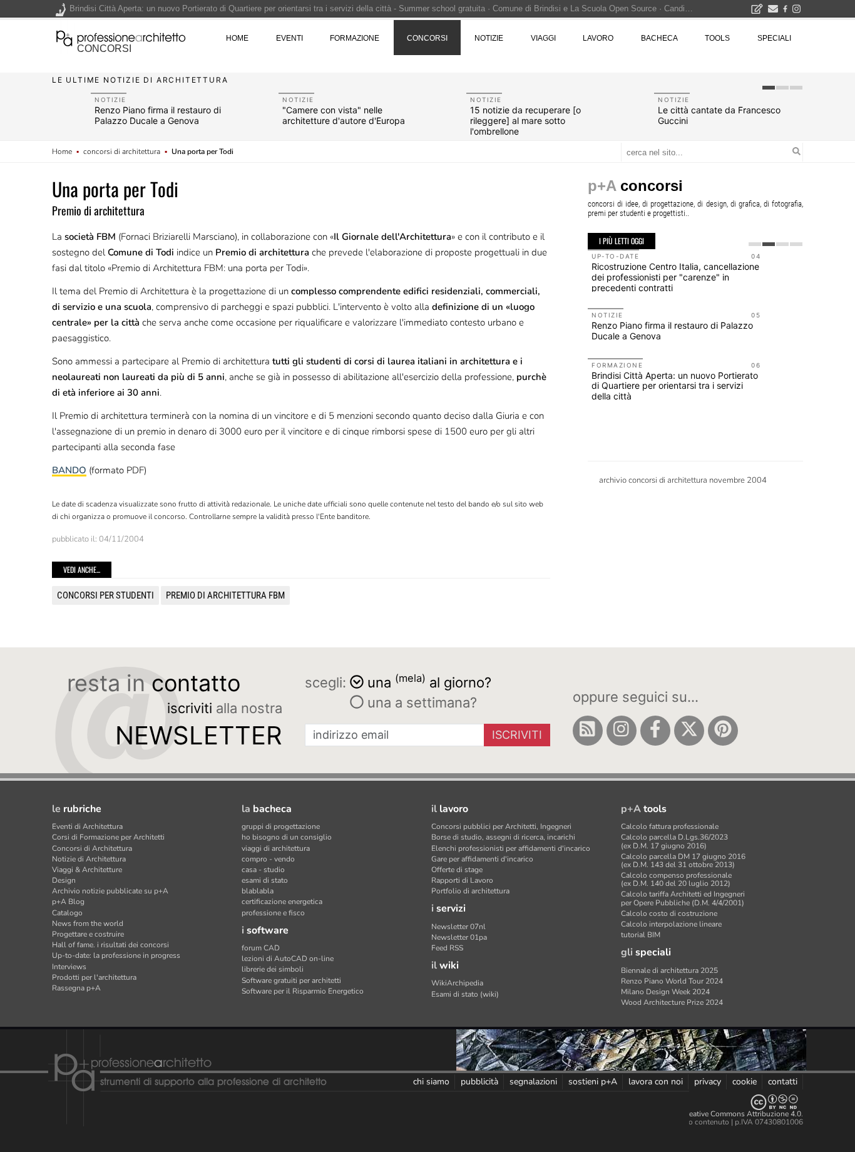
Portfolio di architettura (470, 891)
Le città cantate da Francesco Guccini (719, 115)
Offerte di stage (457, 870)
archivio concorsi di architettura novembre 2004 (683, 480)
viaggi (543, 38)
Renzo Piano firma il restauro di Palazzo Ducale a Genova (158, 115)
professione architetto (120, 37)
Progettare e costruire (88, 934)
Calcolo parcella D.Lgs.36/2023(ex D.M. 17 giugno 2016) (674, 841)
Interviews (69, 967)
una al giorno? (429, 681)
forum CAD (261, 948)
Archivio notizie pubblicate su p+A (110, 891)
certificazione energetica (282, 902)
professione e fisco (273, 913)
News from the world (87, 923)
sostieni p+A (592, 1082)
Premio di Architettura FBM (225, 595)
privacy (707, 1082)
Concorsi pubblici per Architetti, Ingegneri (501, 826)
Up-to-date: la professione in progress (116, 955)
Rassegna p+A (76, 988)
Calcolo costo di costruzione (669, 913)
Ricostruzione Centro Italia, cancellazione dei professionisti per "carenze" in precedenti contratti (675, 277)
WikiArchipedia (457, 983)
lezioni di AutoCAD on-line (288, 959)
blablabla (258, 891)
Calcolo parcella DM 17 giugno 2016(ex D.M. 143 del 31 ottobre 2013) (683, 860)
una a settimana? (420, 702)
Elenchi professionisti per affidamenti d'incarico (510, 848)
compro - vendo (268, 859)
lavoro (598, 38)
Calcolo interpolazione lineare (671, 924)
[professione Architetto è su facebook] (655, 731)
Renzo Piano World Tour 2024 (672, 981)
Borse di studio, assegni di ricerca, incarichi (503, 837)
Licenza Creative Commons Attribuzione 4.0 (727, 1114)
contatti (782, 1082)
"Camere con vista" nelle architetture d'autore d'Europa (343, 115)
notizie (488, 38)
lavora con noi (655, 1082)
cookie (744, 1082)
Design (64, 880)
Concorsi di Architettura (92, 848)
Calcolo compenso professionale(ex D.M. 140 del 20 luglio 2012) (676, 879)
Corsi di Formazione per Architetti (108, 837)
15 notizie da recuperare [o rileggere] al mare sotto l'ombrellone (525, 120)
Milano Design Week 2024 (665, 992)
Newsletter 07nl (458, 927)
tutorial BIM (640, 935)
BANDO (69, 470)
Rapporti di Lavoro (462, 880)
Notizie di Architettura (89, 859)
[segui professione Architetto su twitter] (689, 731)
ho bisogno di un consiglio (287, 837)
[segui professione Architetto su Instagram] (622, 731)
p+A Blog (68, 902)
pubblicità (479, 1082)
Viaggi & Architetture (87, 870)
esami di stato (265, 880)
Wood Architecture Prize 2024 (672, 1002)
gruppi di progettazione (281, 826)
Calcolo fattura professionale (670, 826)
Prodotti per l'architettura (94, 977)
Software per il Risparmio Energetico (303, 991)
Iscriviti (517, 734)
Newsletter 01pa (459, 937)
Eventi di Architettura (87, 826)
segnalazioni (533, 1082)
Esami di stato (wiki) (465, 994)
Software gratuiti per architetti (291, 980)
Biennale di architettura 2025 (669, 970)
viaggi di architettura (276, 848)
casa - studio (263, 870)
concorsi (104, 48)
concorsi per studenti (105, 595)
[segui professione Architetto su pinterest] (723, 731)
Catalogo (67, 913)
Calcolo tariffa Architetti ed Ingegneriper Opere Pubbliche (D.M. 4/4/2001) (683, 898)
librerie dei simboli (273, 969)
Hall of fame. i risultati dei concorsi (110, 945)
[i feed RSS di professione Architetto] (588, 731)
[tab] (768, 88)
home (237, 38)
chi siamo (431, 1082)
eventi (289, 38)
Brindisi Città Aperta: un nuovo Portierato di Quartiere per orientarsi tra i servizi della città (674, 386)
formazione (354, 38)
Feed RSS (447, 948)
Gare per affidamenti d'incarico (482, 859)
